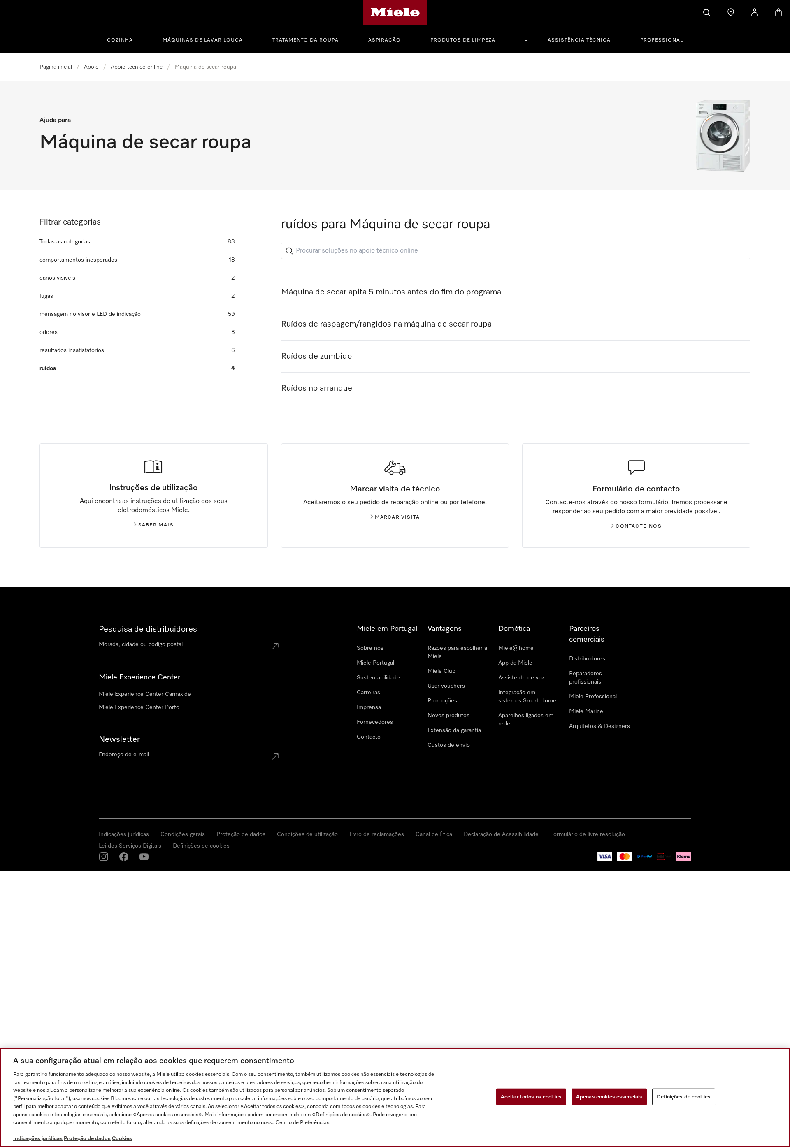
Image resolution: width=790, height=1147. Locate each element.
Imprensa (369, 707)
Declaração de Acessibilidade (501, 834)
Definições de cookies (201, 846)
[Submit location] (275, 646)
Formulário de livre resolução (587, 834)
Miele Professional (593, 697)
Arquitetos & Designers (599, 726)
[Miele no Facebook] (124, 857)
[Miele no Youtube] (144, 857)
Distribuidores (587, 659)
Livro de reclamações (376, 834)
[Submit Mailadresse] (275, 756)
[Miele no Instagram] (104, 857)
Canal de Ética (434, 834)
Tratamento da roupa (305, 40)
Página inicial (56, 67)
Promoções (442, 701)
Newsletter (119, 739)
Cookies (122, 1138)
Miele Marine (586, 711)
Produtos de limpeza (462, 40)
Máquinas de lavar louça (203, 40)
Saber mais (156, 525)
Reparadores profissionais (585, 678)
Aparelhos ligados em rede (525, 720)
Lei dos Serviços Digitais (130, 846)
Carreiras (368, 692)
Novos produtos (448, 715)
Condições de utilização (307, 834)
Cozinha (120, 40)
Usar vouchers (446, 686)
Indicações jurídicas (124, 834)
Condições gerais (182, 834)
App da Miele (515, 663)
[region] (395, 1097)
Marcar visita (397, 517)
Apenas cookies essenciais (609, 1096)
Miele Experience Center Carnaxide (145, 694)
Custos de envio (449, 745)
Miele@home (516, 648)
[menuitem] (124, 39)
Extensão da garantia (454, 730)
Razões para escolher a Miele (457, 652)
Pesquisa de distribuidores (148, 629)
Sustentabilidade (378, 678)
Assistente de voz (521, 678)
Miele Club (441, 671)
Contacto (369, 737)
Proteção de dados (240, 834)
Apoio (91, 67)
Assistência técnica (579, 40)
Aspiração (384, 40)
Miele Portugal (375, 663)
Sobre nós (370, 648)
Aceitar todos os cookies (531, 1096)
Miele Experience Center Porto (139, 707)
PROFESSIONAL (661, 40)
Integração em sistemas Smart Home (527, 697)
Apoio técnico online (137, 67)
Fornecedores (375, 722)
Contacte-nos (638, 526)
